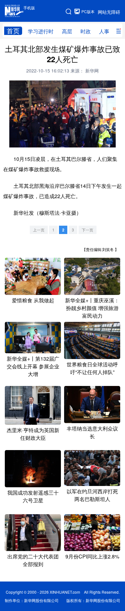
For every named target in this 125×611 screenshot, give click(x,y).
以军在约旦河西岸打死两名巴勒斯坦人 (92, 495)
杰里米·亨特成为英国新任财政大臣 (33, 433)
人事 (104, 31)
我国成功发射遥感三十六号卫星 (33, 496)
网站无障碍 (109, 12)
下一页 (87, 229)
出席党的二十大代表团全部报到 (33, 560)
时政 (85, 31)
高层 (67, 31)
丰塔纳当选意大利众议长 (92, 432)
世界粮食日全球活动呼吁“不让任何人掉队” (92, 368)
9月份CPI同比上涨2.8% (92, 556)
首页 (13, 31)
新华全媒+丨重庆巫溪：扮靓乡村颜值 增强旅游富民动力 (92, 308)
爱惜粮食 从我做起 (33, 300)
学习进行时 (41, 31)
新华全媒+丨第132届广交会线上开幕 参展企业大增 (33, 366)
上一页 (39, 229)
